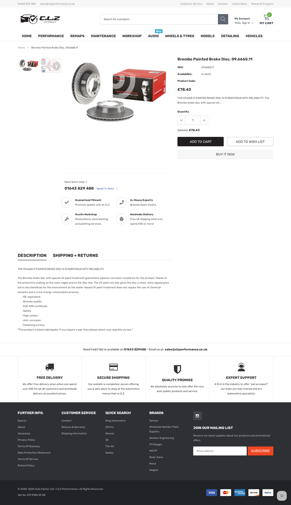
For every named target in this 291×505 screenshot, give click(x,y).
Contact (223, 4)
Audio (153, 36)
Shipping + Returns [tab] (75, 255)
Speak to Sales (106, 188)
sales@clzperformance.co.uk (57, 4)
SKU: (180, 67)
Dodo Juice (156, 457)
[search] (223, 19)
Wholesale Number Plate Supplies (164, 429)
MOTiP (153, 450)
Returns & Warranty (73, 427)
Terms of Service (28, 459)
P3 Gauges (155, 444)
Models (208, 36)
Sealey (109, 452)
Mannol (109, 433)
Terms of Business (29, 446)
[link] (29, 65)
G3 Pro (109, 427)
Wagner (153, 469)
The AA (109, 446)
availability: (184, 74)
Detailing (230, 36)
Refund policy (26, 465)
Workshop (132, 36)
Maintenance (103, 36)
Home (27, 36)
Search (22, 420)
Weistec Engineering (161, 437)
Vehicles (254, 36)
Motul (152, 463)
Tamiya (153, 420)
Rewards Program (262, 4)
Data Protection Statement (34, 452)
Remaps (77, 36)
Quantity (183, 111)
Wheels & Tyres (179, 36)
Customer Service (191, 4)
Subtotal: (182, 130)
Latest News (239, 4)
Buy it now (225, 154)
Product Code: (186, 80)
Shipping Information (74, 433)
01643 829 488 (79, 188)
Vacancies (24, 433)
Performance (51, 36)
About (210, 4)
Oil (106, 439)
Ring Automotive (115, 420)
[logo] (40, 19)
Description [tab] (32, 255)
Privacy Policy (26, 439)
